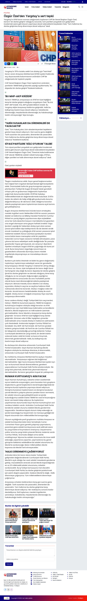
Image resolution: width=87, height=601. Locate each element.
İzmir (27, 7)
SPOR (40, 2)
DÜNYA (71, 576)
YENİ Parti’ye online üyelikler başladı (46, 536)
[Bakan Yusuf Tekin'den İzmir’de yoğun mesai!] (47, 513)
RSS (7, 598)
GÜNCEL (7, 2)
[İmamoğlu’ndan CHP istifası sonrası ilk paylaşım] (30, 513)
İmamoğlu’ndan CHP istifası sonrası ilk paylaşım (29, 520)
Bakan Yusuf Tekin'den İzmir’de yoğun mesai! (46, 520)
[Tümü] (81, 118)
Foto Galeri (36, 7)
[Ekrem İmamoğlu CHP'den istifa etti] (13, 530)
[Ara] (79, 7)
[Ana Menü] (82, 7)
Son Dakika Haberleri (39, 582)
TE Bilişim (80, 598)
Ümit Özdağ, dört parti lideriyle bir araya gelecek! (11, 520)
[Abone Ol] (50, 64)
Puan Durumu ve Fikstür (40, 578)
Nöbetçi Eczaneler (39, 572)
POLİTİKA (7, 13)
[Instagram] (11, 589)
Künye (71, 578)
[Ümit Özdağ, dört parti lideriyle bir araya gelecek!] (13, 513)
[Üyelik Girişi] (81, 2)
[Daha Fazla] (15, 63)
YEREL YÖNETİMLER (30, 2)
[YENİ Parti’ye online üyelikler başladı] (47, 530)
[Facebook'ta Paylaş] (6, 63)
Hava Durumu (37, 574)
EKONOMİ (47, 2)
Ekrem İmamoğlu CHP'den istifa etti (11, 536)
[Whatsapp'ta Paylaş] (12, 63)
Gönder (9, 564)
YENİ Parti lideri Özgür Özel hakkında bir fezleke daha (29, 537)
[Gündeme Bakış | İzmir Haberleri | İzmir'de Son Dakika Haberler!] (10, 7)
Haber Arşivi (36, 584)
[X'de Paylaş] (8, 63)
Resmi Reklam (57, 580)
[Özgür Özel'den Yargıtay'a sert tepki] (30, 46)
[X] (8, 589)
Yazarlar (58, 7)
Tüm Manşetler (38, 580)
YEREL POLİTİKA (17, 2)
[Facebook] (5, 589)
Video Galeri (47, 7)
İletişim (55, 578)
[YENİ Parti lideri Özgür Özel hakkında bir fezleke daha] (30, 530)
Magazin (66, 7)
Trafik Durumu (37, 576)
